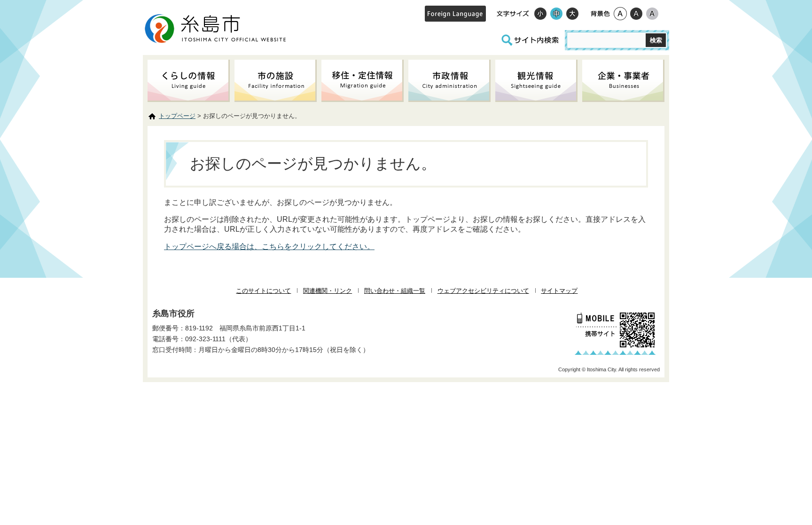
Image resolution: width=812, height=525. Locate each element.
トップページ (177, 115)
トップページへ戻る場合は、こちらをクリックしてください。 (269, 247)
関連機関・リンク (327, 290)
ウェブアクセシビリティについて (483, 290)
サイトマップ (559, 290)
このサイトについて (263, 290)
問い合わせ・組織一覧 (394, 290)
